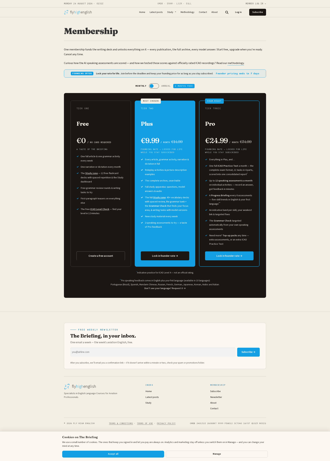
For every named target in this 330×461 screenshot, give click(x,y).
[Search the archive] (226, 12)
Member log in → (256, 3)
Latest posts (156, 12)
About (214, 12)
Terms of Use (145, 423)
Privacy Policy (166, 423)
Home (142, 12)
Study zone (91, 173)
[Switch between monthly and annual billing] (154, 86)
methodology (236, 63)
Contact (203, 12)
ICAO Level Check (99, 209)
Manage (217, 453)
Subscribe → (248, 352)
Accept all (113, 453)
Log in (238, 12)
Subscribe (257, 12)
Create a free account (101, 256)
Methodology (187, 12)
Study (170, 12)
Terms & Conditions (121, 423)
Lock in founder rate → (165, 256)
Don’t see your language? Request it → (165, 288)
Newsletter (216, 397)
